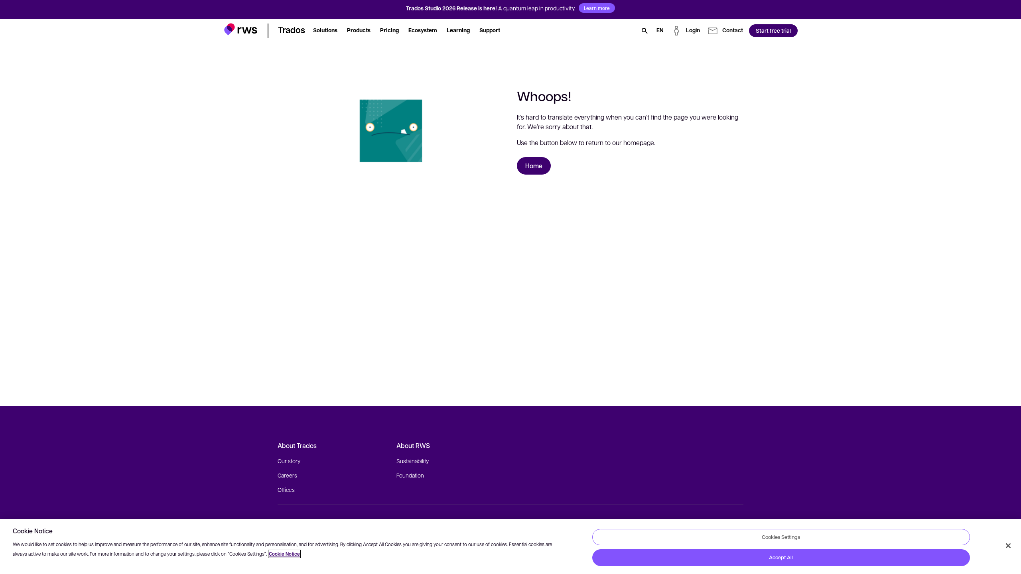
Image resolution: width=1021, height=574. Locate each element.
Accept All (781, 557)
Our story (289, 460)
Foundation (410, 475)
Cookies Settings (781, 537)
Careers (287, 475)
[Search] (644, 30)
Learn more (597, 8)
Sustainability (412, 460)
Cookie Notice (284, 553)
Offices (286, 489)
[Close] (1008, 545)
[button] (240, 29)
